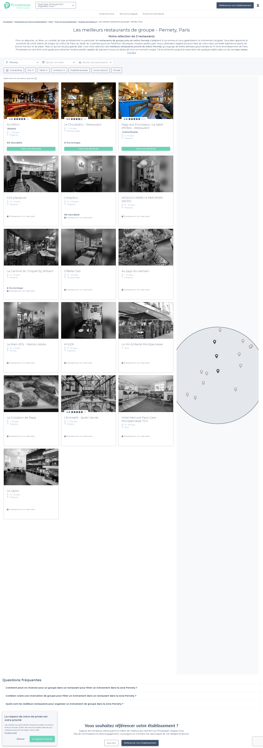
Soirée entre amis (106, 14)
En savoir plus (11, 733)
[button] (240, 366)
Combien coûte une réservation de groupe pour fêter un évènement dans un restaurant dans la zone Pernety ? (71, 695)
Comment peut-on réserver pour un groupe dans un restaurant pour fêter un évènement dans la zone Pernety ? (71, 687)
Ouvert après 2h (100, 70)
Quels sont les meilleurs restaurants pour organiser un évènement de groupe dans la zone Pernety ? (64, 704)
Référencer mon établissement (235, 5)
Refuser (21, 739)
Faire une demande (31, 148)
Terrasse (116, 70)
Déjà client (111, 743)
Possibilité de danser (79, 70)
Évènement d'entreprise (153, 14)
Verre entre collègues (128, 14)
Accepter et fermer (42, 739)
